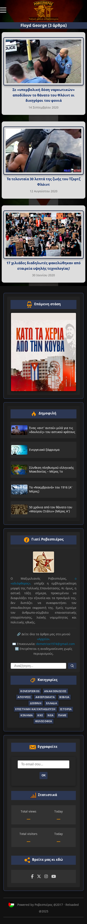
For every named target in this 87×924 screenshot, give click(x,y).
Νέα (50, 715)
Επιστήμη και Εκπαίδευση (35, 709)
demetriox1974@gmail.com (55, 644)
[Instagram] (46, 876)
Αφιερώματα (45, 697)
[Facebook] (32, 876)
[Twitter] (39, 876)
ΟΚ (44, 775)
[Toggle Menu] (3, 10)
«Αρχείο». (43, 639)
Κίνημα (26, 715)
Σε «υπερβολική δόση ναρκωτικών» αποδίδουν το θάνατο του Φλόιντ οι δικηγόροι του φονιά (43, 95)
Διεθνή (35, 703)
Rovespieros (29, 691)
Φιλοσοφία (43, 721)
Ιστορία (66, 709)
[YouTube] (53, 876)
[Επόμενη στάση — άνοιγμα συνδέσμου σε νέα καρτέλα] (43, 352)
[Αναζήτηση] (72, 666)
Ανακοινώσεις (55, 691)
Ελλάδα (51, 703)
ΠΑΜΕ (62, 715)
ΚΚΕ (40, 715)
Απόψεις (24, 697)
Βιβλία (64, 697)
